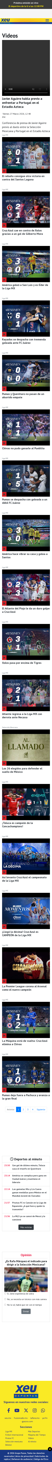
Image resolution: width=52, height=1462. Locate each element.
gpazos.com (27, 1421)
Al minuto (32, 1441)
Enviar (26, 1311)
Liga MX (8, 1431)
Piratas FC (9, 1438)
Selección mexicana (13, 1441)
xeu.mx (8, 1418)
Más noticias (26, 1227)
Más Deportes (34, 1431)
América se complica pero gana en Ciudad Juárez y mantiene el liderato (29, 1179)
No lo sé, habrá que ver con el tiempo (24, 1304)
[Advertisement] (26, 1351)
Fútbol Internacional (14, 1434)
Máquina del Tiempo (37, 1434)
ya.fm (44, 1418)
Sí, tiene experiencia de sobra (20, 1293)
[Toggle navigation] (47, 21)
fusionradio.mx (21, 1418)
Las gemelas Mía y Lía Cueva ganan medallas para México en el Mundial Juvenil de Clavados (29, 1192)
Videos (31, 1438)
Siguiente (41, 1109)
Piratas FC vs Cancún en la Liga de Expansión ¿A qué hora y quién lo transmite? (29, 1206)
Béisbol (8, 1445)
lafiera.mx (35, 1418)
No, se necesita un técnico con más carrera (27, 1299)
